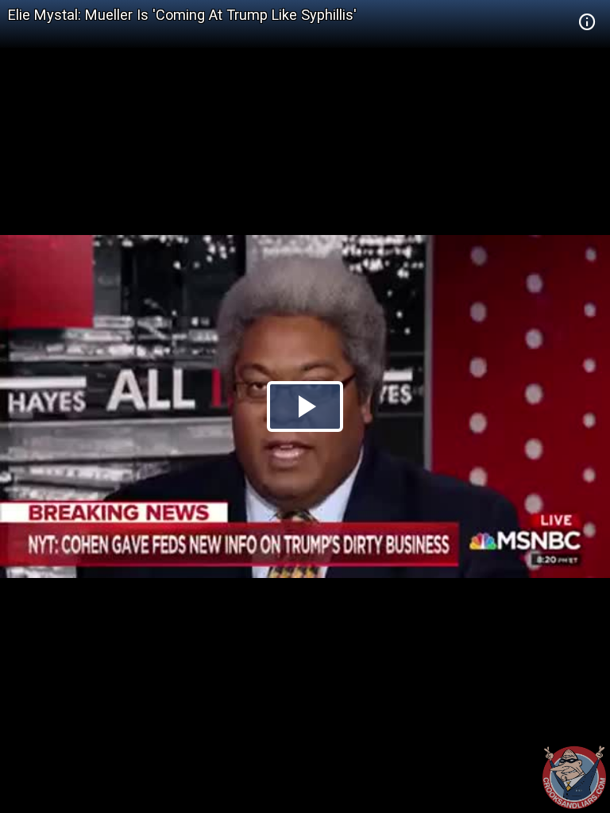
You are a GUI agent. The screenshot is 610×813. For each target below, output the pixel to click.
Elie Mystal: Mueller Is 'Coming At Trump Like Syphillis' (182, 14)
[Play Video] (305, 406)
